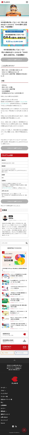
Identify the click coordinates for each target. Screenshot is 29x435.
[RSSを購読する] (16, 426)
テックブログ (4, 393)
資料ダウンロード (5, 414)
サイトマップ (4, 420)
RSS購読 (6, 352)
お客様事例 (3, 405)
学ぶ (2, 402)
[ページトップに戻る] (14, 360)
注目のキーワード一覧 (6, 399)
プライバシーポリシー (7, 188)
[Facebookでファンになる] (13, 426)
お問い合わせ (4, 417)
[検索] (27, 243)
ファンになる (20, 352)
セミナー (3, 408)
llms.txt (3, 423)
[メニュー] (27, 2)
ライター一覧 (4, 396)
